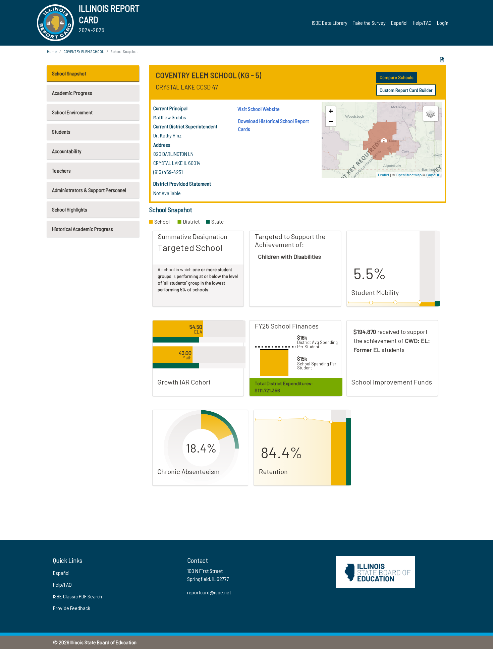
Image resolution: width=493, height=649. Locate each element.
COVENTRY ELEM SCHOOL (83, 51)
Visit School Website (258, 109)
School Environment (72, 112)
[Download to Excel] (442, 59)
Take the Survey (369, 22)
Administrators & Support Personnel (89, 190)
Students (61, 131)
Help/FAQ (422, 22)
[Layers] (430, 113)
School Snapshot (69, 73)
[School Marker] (384, 142)
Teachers (61, 170)
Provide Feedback (71, 608)
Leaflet (383, 174)
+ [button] (331, 111)
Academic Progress (72, 93)
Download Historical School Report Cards (273, 125)
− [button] (331, 121)
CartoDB (433, 174)
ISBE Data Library (329, 22)
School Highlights (69, 209)
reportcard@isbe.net (209, 592)
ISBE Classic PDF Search (77, 596)
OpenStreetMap (409, 174)
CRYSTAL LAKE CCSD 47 (187, 87)
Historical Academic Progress (82, 229)
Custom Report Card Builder (406, 90)
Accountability (66, 151)
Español (399, 22)
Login (442, 22)
